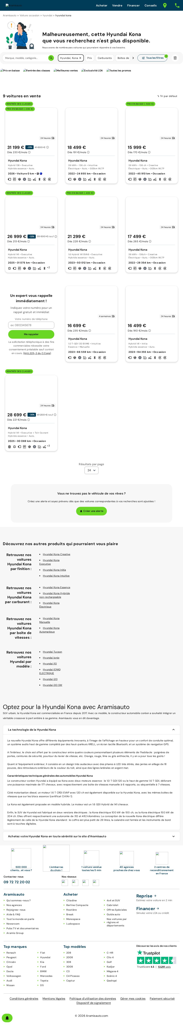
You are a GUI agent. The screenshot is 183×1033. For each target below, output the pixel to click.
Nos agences (14, 905)
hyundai (47, 15)
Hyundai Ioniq (51, 657)
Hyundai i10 (50, 663)
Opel (9, 966)
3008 (69, 966)
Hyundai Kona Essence (56, 587)
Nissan (10, 985)
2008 (69, 957)
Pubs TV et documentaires (22, 928)
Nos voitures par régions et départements (117, 922)
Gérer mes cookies (132, 998)
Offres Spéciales (117, 909)
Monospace (73, 919)
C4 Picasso (73, 976)
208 (68, 952)
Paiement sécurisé (162, 998)
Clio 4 (110, 957)
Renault (11, 952)
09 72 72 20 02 (17, 882)
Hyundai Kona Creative (56, 554)
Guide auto (113, 914)
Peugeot (11, 957)
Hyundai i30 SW (52, 685)
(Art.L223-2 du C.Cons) (37, 353)
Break (69, 914)
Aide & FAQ (13, 914)
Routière (71, 909)
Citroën (11, 962)
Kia (42, 962)
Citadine (71, 900)
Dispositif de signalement (93, 1003)
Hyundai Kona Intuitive (56, 575)
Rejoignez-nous (16, 909)
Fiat (42, 952)
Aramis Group (15, 933)
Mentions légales (54, 998)
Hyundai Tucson (52, 651)
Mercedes (46, 976)
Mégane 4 (112, 971)
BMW (43, 971)
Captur (70, 980)
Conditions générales (24, 998)
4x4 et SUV (113, 900)
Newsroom (12, 923)
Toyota (44, 980)
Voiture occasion (29, 15)
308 (68, 962)
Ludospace (73, 923)
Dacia (9, 971)
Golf (109, 962)
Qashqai (112, 980)
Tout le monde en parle (20, 919)
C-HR (110, 952)
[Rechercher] (51, 58)
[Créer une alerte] (7, 1018)
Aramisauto (9, 15)
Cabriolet (112, 905)
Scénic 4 (112, 976)
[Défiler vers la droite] (133, 58)
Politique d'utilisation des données (93, 998)
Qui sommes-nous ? (18, 900)
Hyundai (45, 957)
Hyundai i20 (50, 679)
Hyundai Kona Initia (54, 569)
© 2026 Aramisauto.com (91, 1016)
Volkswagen (13, 976)
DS (42, 985)
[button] (80, 58)
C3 (68, 971)
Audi (9, 980)
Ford (43, 966)
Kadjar (111, 966)
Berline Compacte (77, 905)
